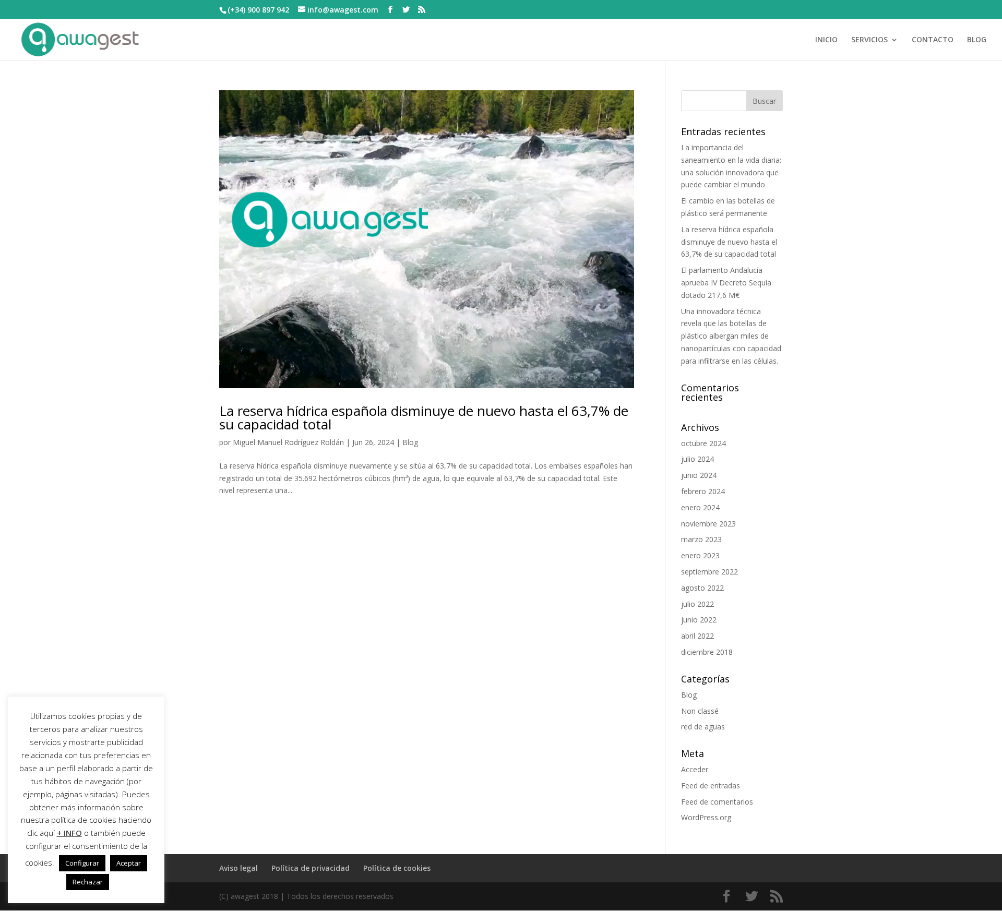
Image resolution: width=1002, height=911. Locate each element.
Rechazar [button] (88, 881)
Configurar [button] (82, 863)
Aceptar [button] (128, 863)
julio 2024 (697, 459)
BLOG (976, 40)
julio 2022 (697, 604)
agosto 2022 (702, 588)
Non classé (700, 711)
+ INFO (69, 833)
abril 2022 (697, 636)
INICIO (826, 40)
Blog (410, 442)
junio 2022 (699, 620)
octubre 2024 (703, 443)
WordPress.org (706, 817)
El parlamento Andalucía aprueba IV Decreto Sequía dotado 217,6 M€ (726, 282)
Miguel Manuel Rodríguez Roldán (288, 442)
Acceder (694, 769)
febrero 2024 (703, 491)
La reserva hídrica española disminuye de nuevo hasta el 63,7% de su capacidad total (423, 417)
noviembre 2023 (708, 524)
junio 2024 (699, 475)
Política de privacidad (310, 868)
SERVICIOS (869, 40)
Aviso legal (238, 868)
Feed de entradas (710, 785)
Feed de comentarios (717, 802)
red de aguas (703, 727)
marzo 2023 (701, 539)
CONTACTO (932, 40)
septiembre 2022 (709, 572)
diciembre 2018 (707, 652)
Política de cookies (397, 868)
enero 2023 (700, 555)
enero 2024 (700, 507)
